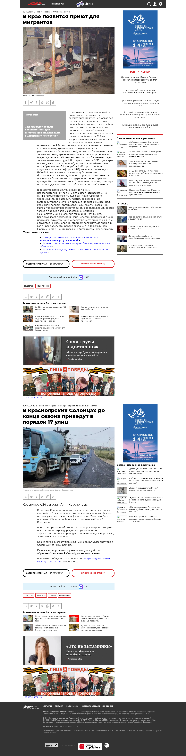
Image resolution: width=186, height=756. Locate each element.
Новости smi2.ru (32, 397)
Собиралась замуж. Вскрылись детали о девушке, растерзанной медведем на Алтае (144, 144)
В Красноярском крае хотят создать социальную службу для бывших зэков (50, 327)
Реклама (59, 706)
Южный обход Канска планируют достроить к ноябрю (140, 126)
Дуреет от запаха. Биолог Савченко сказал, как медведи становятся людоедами (140, 80)
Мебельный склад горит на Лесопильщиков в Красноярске (140, 91)
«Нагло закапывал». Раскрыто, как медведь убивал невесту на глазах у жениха (145, 509)
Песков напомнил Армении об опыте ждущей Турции (145, 218)
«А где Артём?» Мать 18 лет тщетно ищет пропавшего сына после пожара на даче (145, 154)
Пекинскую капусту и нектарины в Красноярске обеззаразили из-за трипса (50, 618)
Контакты (47, 706)
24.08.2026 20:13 (30, 406)
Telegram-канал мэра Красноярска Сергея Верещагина (48, 490)
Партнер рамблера (68, 745)
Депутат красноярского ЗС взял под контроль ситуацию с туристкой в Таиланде (49, 318)
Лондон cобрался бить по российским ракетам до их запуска (144, 237)
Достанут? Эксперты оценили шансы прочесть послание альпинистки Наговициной (146, 471)
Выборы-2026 (72, 706)
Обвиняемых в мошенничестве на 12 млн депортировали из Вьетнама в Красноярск (50, 627)
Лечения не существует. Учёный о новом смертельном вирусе (144, 489)
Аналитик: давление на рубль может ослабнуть (145, 208)
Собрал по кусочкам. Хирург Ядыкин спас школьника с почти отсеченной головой (146, 480)
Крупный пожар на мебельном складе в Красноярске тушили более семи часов (140, 114)
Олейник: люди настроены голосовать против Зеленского (142, 247)
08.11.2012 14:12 (29, 12)
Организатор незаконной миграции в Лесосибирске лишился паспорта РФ (140, 103)
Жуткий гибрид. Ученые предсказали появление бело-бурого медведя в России (146, 499)
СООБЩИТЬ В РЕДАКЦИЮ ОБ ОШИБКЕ (97, 706)
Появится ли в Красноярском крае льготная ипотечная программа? (94, 318)
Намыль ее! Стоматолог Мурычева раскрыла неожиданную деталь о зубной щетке (145, 192)
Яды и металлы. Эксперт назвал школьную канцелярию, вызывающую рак (143, 163)
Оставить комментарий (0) (93, 264)
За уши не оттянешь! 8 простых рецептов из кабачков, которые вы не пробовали (146, 173)
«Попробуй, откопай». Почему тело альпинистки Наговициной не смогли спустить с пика (145, 182)
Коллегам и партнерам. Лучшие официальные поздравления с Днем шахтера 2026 (95, 618)
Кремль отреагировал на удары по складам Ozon (144, 227)
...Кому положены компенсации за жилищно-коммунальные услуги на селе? (69, 239)
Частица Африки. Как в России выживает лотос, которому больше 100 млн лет (145, 519)
